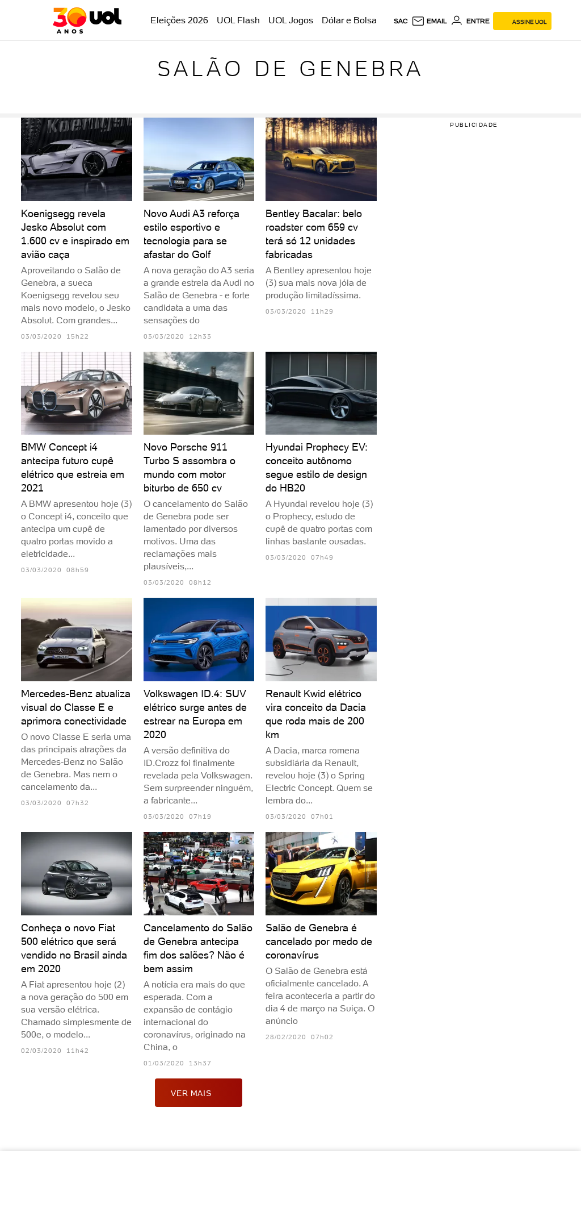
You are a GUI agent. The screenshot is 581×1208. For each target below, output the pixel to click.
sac (401, 21)
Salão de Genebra (290, 68)
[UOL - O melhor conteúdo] (87, 20)
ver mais (191, 1093)
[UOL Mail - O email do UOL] (429, 21)
